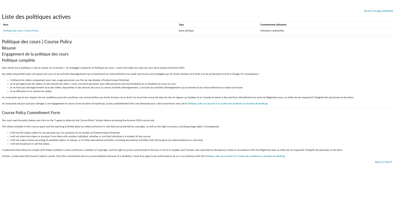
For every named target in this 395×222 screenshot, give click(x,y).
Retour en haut (383, 162)
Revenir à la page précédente (378, 11)
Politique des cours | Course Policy (21, 31)
